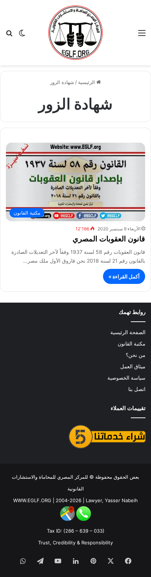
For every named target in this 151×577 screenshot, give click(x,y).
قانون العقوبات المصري (109, 238)
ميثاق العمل (133, 366)
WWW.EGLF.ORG (32, 500)
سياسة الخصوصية (126, 378)
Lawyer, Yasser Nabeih (112, 500)
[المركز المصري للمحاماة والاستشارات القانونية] (75, 32)
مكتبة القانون (132, 344)
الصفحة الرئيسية (128, 332)
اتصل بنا (137, 389)
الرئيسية (87, 82)
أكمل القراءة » (124, 276)
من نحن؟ (136, 355)
